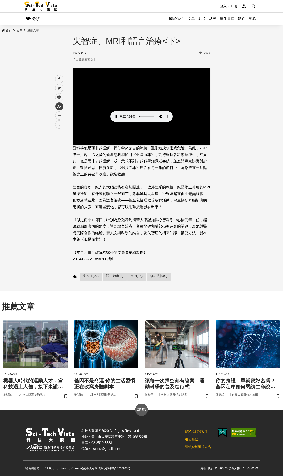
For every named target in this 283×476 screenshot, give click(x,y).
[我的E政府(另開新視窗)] (222, 432)
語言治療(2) (114, 276)
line (58, 97)
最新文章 (33, 30)
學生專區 (227, 19)
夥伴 (242, 19)
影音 (202, 19)
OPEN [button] (141, 409)
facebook (59, 79)
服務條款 (191, 439)
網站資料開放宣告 (198, 447)
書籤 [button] (59, 124)
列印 (59, 115)
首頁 (9, 30)
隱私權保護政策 (196, 431)
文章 (191, 19)
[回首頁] (40, 6)
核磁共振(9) (158, 276)
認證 (252, 19)
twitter (59, 88)
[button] (253, 6)
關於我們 (176, 19)
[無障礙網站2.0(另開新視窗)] (243, 432)
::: (217, 5)
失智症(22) (91, 276)
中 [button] (59, 106)
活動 (212, 19)
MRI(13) (137, 276)
